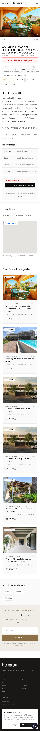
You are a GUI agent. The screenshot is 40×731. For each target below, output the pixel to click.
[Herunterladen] (4, 40)
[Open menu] (37, 3)
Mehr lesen (7, 138)
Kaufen (4, 680)
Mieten (4, 686)
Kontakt (24, 689)
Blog (23, 683)
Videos (4, 691)
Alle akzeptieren (27, 725)
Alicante (19, 592)
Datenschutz (5, 701)
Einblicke (24, 686)
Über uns (24, 680)
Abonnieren (20, 638)
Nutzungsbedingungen (8, 704)
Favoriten (4, 689)
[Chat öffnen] (35, 726)
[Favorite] (37, 40)
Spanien (8, 598)
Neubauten (5, 683)
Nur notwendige (11, 725)
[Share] (34, 40)
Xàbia (7, 592)
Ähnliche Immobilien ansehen (21, 185)
